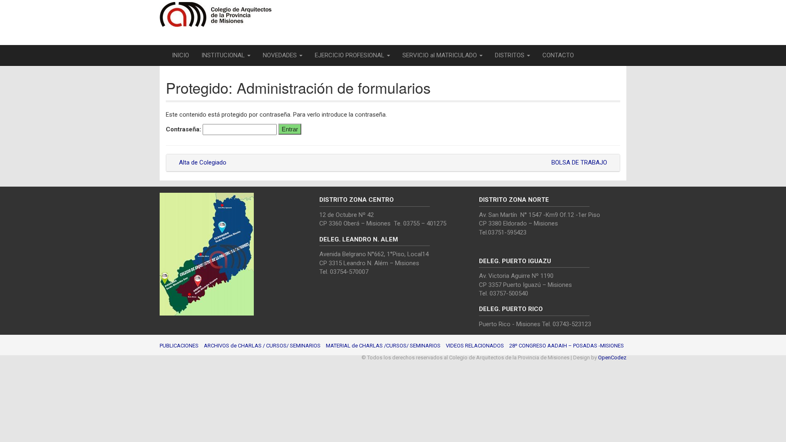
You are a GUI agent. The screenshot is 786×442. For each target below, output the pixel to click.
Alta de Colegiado (201, 162)
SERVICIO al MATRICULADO (440, 55)
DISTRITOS (510, 55)
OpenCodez (612, 357)
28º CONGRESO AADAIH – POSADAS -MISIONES (566, 346)
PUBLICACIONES (179, 346)
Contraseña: (184, 129)
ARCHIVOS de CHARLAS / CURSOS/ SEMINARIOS (262, 346)
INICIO (180, 55)
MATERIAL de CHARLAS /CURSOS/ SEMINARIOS (383, 346)
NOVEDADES (280, 55)
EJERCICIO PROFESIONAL (350, 55)
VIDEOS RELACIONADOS (475, 346)
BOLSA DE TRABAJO (580, 162)
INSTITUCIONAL (223, 55)
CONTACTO (558, 55)
